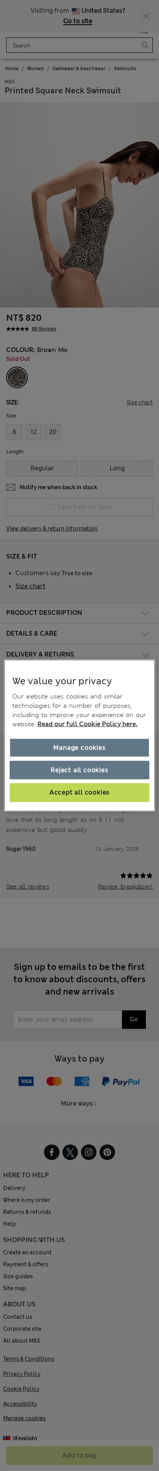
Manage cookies (79, 747)
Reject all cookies (79, 770)
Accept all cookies (79, 792)
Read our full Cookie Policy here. (87, 724)
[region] (79, 736)
